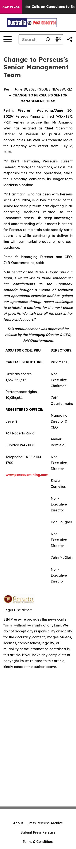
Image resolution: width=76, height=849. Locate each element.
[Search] (48, 39)
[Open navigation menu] (7, 39)
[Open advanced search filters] (58, 39)
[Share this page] (70, 39)
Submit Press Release (38, 832)
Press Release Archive (45, 823)
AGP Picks (11, 7)
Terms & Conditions (38, 841)
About (18, 823)
